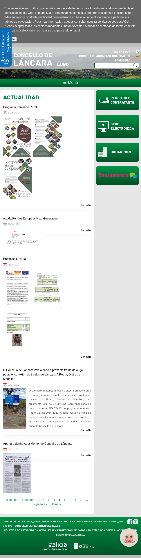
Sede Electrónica (122, 126)
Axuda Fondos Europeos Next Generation (30, 218)
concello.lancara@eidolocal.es (104, 56)
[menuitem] (137, 51)
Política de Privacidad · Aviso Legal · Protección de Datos (44, 530)
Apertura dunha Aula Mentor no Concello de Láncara (37, 443)
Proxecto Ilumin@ (14, 258)
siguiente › (40, 504)
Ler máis (86, 205)
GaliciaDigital (77, 535)
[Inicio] (35, 58)
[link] (137, 56)
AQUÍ (125, 21)
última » (55, 504)
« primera (12, 499)
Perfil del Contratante (122, 100)
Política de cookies (101, 530)
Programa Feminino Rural (20, 107)
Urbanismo (121, 152)
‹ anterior (28, 499)
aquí (77, 30)
